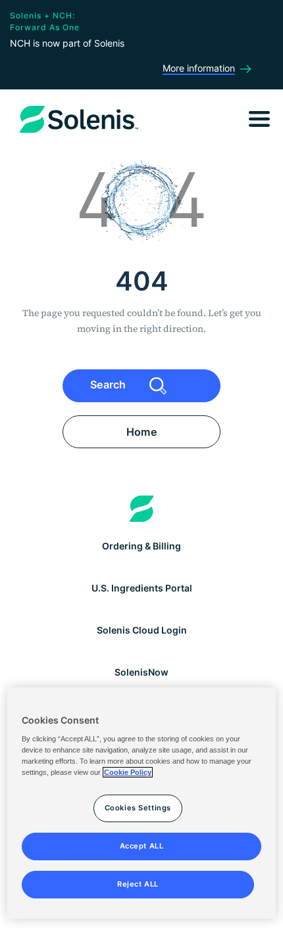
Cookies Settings (138, 807)
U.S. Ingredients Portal (141, 587)
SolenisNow (141, 672)
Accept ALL (142, 845)
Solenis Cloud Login (142, 630)
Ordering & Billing (141, 545)
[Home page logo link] (142, 509)
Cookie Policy (127, 772)
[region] (141, 803)
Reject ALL (138, 884)
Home (141, 431)
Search (109, 384)
